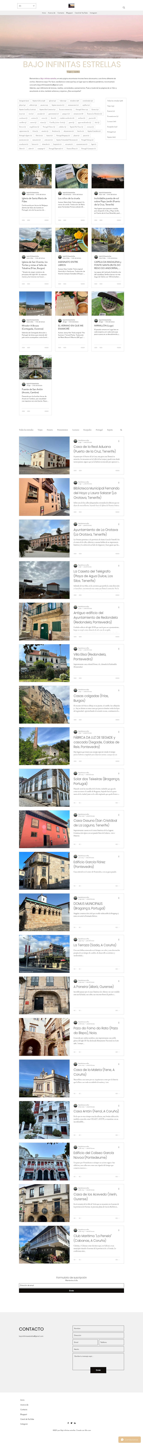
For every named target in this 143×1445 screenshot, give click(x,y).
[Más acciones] (119, 441)
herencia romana (66, 109)
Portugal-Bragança (63, 135)
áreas (22, 114)
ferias (36, 131)
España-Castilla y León (28, 109)
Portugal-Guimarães (89, 149)
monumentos (74, 105)
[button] (121, 430)
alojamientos (69, 131)
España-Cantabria (95, 131)
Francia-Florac (73, 149)
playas (23, 105)
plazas (77, 135)
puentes (45, 105)
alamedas (46, 144)
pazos (72, 122)
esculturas (24, 118)
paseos (86, 135)
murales (46, 131)
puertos (93, 118)
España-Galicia (40, 101)
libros (22, 149)
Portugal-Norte (82, 109)
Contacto (23, 1409)
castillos (23, 122)
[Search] (124, 7)
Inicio (22, 1400)
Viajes (40, 430)
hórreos (23, 127)
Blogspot (23, 1414)
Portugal (99, 430)
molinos (82, 118)
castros (34, 122)
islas (98, 122)
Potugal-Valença (88, 140)
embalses (63, 127)
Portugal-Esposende (56, 149)
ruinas (43, 122)
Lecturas (75, 430)
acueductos (24, 144)
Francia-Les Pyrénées (95, 114)
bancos (50, 135)
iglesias (53, 101)
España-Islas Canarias (48, 109)
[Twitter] (71, 1423)
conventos (49, 140)
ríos (32, 114)
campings (41, 149)
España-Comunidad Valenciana (67, 140)
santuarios (37, 140)
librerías (40, 135)
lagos (94, 144)
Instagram (24, 101)
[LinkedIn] (75, 1423)
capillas (86, 105)
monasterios (79, 114)
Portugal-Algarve (26, 135)
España (110, 430)
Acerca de (24, 1405)
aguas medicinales (85, 122)
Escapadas (87, 430)
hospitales (58, 144)
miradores (75, 101)
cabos (31, 149)
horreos (36, 144)
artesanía (69, 144)
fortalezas (56, 131)
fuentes (96, 109)
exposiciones (24, 131)
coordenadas (88, 101)
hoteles (81, 131)
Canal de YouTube (27, 1419)
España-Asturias (59, 105)
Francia (50, 430)
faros (54, 118)
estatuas (91, 127)
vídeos (64, 101)
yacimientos (24, 140)
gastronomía (54, 114)
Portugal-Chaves (49, 127)
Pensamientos (62, 430)
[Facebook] (68, 1423)
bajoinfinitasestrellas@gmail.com (50, 85)
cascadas (41, 114)
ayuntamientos (82, 144)
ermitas (35, 118)
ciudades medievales (68, 118)
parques (66, 114)
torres (45, 118)
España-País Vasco (77, 127)
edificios (33, 105)
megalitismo (34, 127)
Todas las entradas (26, 430)
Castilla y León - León (58, 122)
